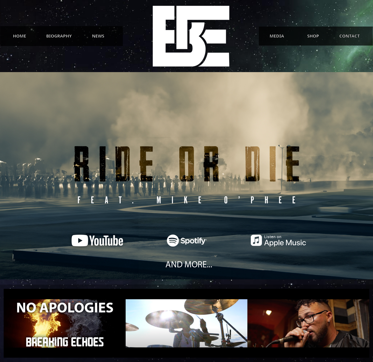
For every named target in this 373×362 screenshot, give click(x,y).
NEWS (98, 36)
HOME (19, 36)
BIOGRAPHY (59, 36)
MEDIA (277, 36)
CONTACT (349, 36)
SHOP (313, 36)
